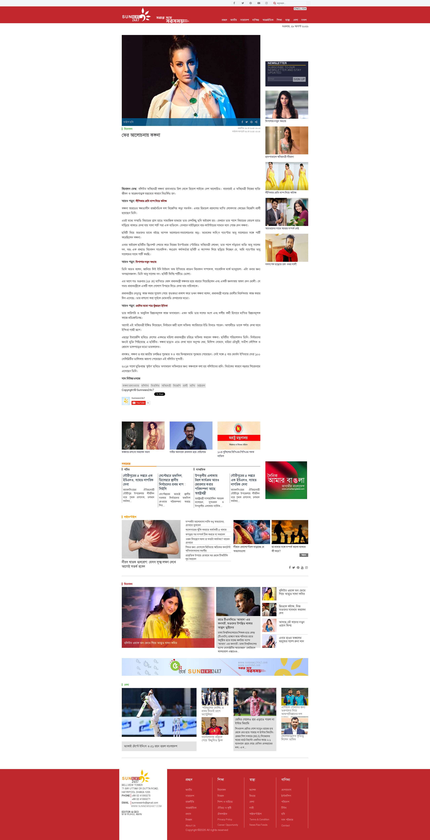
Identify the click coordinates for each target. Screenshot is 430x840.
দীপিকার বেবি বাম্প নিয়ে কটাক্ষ (151, 201)
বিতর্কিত (155, 385)
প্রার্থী (185, 385)
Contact (285, 825)
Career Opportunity (228, 824)
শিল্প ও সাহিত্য (225, 802)
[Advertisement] (191, 162)
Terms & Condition (259, 819)
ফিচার (252, 796)
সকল (304, 20)
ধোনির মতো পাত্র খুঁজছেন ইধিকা (152, 306)
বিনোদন (128, 129)
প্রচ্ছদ (224, 20)
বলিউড (145, 385)
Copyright (191, 830)
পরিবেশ (285, 802)
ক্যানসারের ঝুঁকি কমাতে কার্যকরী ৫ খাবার (206, 529)
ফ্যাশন (252, 790)
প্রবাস (188, 814)
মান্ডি (192, 385)
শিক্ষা (279, 20)
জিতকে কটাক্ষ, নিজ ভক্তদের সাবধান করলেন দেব (292, 610)
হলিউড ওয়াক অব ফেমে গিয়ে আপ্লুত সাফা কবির (292, 592)
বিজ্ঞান (189, 820)
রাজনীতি (190, 802)
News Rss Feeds (258, 824)
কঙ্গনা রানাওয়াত (131, 385)
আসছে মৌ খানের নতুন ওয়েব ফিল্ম (292, 623)
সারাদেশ (244, 20)
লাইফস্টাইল (130, 517)
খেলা (295, 20)
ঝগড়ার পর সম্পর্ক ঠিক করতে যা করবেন (205, 534)
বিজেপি (177, 385)
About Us (190, 825)
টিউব (284, 808)
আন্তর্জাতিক (268, 20)
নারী (251, 808)
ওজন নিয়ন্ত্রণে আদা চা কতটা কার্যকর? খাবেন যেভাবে (208, 541)
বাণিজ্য (255, 20)
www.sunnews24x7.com (146, 806)
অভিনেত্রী (166, 385)
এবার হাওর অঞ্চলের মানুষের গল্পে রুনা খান (291, 639)
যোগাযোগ (286, 790)
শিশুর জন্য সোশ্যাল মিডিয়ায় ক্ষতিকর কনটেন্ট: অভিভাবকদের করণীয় (208, 549)
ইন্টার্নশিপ (286, 796)
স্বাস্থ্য (287, 20)
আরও (304, 554)
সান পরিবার (287, 820)
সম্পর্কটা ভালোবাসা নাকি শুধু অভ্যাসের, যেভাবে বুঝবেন (205, 523)
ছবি (283, 814)
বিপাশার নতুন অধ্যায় (146, 262)
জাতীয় (233, 20)
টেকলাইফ (222, 814)
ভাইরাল (201, 385)
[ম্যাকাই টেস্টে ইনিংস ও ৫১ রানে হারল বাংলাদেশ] (159, 712)
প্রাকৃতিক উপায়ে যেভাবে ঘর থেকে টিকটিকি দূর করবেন (207, 557)
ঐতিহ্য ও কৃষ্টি (224, 808)
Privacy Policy (225, 819)
